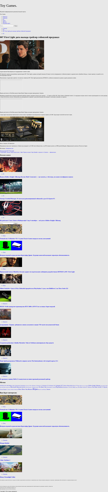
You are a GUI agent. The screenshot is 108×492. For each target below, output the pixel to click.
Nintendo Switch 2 (35, 387)
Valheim (9, 389)
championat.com (9, 148)
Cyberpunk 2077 (59, 385)
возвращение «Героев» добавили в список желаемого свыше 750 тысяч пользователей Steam (29, 325)
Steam (77, 387)
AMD (7, 385)
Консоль (39, 389)
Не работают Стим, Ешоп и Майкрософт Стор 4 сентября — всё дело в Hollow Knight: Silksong (30, 220)
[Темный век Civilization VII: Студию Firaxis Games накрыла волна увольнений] (11, 233)
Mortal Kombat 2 (29, 387)
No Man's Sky (43, 387)
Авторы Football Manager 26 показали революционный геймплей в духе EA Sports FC (27, 198)
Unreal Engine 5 (3, 389)
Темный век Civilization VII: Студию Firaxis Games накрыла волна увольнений (25, 238)
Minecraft (19, 387)
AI (5, 385)
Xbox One (25, 389)
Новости (5, 16)
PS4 (69, 387)
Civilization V (39, 385)
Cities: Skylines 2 (5, 460)
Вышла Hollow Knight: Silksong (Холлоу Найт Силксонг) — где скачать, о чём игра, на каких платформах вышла (36, 177)
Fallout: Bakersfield (67, 385)
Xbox (4, 20)
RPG (71, 387)
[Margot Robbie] (11, 437)
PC (3, 19)
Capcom (27, 385)
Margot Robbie (4, 443)
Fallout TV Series (76, 385)
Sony (74, 387)
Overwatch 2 (50, 387)
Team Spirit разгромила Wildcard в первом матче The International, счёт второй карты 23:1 (29, 361)
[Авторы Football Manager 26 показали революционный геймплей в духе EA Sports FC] (11, 193)
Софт (42, 389)
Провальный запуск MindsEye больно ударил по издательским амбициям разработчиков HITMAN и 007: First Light (37, 272)
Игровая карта (6, 23)
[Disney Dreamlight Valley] (11, 471)
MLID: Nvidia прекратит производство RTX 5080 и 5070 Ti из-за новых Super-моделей (27, 306)
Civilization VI (45, 385)
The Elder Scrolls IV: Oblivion (85, 387)
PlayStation (59, 387)
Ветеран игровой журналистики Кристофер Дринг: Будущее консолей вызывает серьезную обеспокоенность (34, 255)
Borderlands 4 (23, 385)
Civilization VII (51, 385)
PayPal (54, 387)
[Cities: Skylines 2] (11, 454)
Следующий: (28, 152)
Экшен (48, 389)
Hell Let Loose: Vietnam (84, 385)
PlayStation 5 (65, 387)
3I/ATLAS (2, 385)
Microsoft (13, 387)
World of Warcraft (14, 389)
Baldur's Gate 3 (12, 385)
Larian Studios (102, 385)
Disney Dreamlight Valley (7, 477)
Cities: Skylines (32, 385)
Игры (35, 389)
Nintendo (5, 18)
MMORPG (23, 387)
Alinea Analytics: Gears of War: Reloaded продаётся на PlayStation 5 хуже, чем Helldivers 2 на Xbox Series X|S (34, 288)
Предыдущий (7, 151)
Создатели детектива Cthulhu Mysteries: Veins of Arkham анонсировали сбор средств (27, 343)
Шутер (44, 389)
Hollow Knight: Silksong (94, 385)
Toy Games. (8, 5)
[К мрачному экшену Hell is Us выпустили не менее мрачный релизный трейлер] (5, 373)
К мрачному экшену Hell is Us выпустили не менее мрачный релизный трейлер (25, 379)
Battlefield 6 (18, 385)
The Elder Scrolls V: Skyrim (99, 387)
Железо (5, 22)
